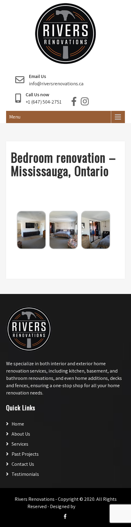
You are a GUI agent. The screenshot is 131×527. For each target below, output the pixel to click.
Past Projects (25, 454)
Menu (14, 117)
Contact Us (23, 464)
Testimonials (25, 474)
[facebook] (65, 516)
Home (18, 424)
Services (20, 444)
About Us (21, 434)
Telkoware (90, 506)
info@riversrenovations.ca (56, 83)
